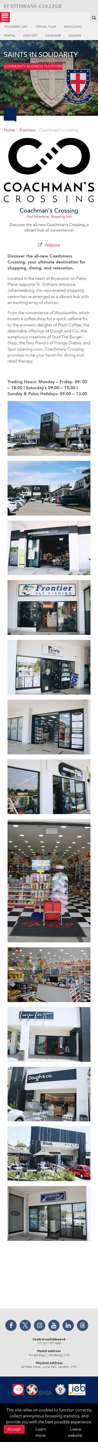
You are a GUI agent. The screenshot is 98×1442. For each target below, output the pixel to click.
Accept (14, 1429)
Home (9, 129)
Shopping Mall (61, 216)
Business (27, 129)
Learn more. (40, 1432)
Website (52, 244)
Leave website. (75, 1432)
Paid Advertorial (37, 216)
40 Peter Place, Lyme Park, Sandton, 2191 (49, 1367)
